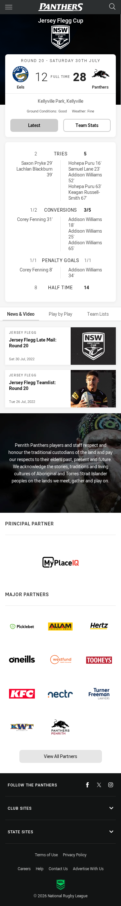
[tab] (21, 314)
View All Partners (60, 756)
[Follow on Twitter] (99, 785)
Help (40, 868)
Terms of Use (46, 854)
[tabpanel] (60, 367)
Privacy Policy (74, 854)
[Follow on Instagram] (110, 785)
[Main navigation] (8, 7)
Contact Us (58, 868)
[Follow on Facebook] (87, 785)
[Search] (112, 7)
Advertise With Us (88, 868)
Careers (24, 868)
